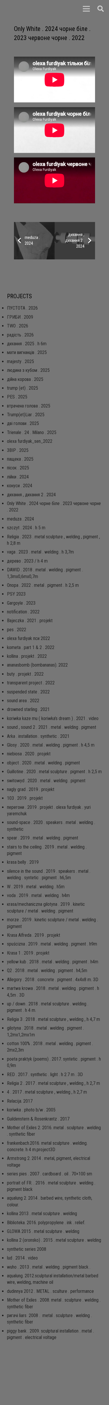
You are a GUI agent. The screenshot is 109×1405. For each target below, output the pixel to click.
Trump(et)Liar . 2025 (25, 414)
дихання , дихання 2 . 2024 (31, 494)
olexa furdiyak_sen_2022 (29, 441)
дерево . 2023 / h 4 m (27, 561)
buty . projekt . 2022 (25, 674)
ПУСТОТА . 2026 (22, 308)
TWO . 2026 (17, 326)
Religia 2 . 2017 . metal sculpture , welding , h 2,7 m (53, 1083)
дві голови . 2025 (23, 423)
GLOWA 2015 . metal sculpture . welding (43, 1231)
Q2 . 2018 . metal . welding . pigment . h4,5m (47, 970)
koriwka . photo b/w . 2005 (31, 1110)
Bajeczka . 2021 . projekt (30, 620)
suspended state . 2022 (28, 692)
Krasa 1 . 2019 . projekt (28, 953)
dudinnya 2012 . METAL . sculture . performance (50, 1291)
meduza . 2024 (20, 519)
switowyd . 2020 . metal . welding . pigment (46, 780)
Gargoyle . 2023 (21, 603)
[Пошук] (101, 9)
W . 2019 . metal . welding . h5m (36, 886)
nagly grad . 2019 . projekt (30, 789)
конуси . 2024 (19, 485)
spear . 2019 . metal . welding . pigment (42, 838)
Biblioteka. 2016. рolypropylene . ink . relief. (46, 1222)
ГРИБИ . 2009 (20, 317)
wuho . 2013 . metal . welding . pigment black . (48, 1267)
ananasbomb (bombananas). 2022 (37, 665)
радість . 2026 (20, 335)
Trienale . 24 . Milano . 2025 (31, 432)
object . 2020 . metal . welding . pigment (43, 763)
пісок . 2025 (18, 468)
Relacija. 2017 (20, 1101)
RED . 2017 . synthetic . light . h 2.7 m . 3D (45, 1074)
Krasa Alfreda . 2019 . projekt (33, 935)
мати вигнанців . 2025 (27, 352)
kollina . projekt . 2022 (27, 656)
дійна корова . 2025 (25, 379)
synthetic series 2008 (26, 1249)
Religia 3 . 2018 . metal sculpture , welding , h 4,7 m (53, 1019)
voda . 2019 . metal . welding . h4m (38, 895)
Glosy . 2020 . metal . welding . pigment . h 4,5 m (50, 745)
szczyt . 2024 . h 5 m (26, 527)
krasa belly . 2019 (23, 862)
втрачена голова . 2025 (28, 406)
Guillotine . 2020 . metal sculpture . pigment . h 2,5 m (54, 771)
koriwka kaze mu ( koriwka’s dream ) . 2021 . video (53, 718)
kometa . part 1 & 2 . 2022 (30, 647)
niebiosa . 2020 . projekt (29, 754)
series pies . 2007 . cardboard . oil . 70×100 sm (49, 1174)
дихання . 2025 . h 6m (27, 343)
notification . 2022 (23, 612)
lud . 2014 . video (22, 1258)
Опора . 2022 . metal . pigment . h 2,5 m (43, 585)
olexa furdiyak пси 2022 (28, 638)
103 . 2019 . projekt (25, 798)
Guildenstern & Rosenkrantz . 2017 (38, 1119)
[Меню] (86, 8)
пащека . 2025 (20, 459)
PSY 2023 (16, 594)
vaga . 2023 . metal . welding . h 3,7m (40, 552)
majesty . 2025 (20, 361)
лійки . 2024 (18, 477)
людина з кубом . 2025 (28, 370)
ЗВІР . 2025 (17, 450)
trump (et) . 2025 (22, 388)
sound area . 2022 (23, 700)
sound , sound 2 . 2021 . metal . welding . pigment (51, 727)
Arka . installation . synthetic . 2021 (38, 736)
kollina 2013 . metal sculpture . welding (42, 1213)
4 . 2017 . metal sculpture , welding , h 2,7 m (47, 1092)
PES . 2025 (17, 397)
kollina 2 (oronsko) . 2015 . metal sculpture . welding (54, 1240)
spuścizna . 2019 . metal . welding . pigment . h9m (52, 944)
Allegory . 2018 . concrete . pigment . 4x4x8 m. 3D (52, 979)
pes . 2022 (16, 629)
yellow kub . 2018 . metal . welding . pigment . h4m (52, 962)
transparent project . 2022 (31, 683)
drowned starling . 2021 (28, 709)
